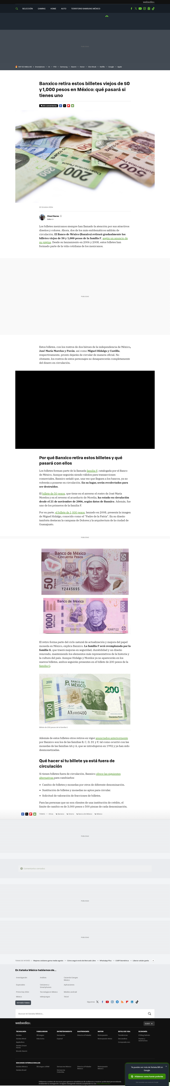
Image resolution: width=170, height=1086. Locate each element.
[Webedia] (149, 1)
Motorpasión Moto (105, 1038)
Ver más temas (23, 1003)
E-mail (72, 105)
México (99, 814)
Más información (103, 1083)
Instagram (144, 8)
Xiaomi (73, 67)
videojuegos (45, 996)
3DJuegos (40, 1035)
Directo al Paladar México (84, 1067)
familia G (44, 666)
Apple (119, 67)
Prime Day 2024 (22, 992)
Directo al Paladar (84, 1035)
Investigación (21, 977)
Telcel (66, 996)
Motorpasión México (103, 1067)
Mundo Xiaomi (21, 1051)
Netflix (102, 67)
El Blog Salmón (144, 1035)
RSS (122, 1001)
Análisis (43, 977)
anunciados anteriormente (112, 738)
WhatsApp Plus (106, 960)
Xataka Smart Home (21, 1046)
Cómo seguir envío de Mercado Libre (81, 960)
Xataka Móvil (21, 1038)
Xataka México (22, 1066)
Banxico (61, 814)
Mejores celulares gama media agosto (48, 960)
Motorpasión (103, 1035)
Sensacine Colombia (61, 1071)
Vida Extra (40, 1038)
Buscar (149, 1013)
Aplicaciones (69, 984)
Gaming (42, 8)
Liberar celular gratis (141, 960)
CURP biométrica (122, 960)
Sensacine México (64, 1066)
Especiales (20, 984)
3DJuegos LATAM (42, 1066)
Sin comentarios (50, 105)
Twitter (135, 8)
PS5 (55, 67)
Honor (82, 67)
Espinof (60, 1038)
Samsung (63, 67)
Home (53, 8)
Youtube (140, 8)
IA (49, 67)
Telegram (117, 1001)
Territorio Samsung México (85, 8)
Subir (147, 1023)
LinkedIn (132, 1001)
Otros (51, 814)
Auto (63, 8)
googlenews (148, 8)
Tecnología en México (48, 992)
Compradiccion (124, 1042)
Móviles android (70, 992)
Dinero (71, 814)
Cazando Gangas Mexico (71, 978)
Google (111, 67)
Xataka (19, 1035)
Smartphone (40, 67)
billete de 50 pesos (53, 493)
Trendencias (123, 1035)
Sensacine (61, 1035)
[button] (54, 215)
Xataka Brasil (21, 1070)
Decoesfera (122, 1038)
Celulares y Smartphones (45, 985)
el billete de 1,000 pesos (70, 512)
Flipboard (68, 105)
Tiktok (153, 8)
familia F (92, 470)
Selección (27, 8)
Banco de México (85, 814)
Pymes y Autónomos (143, 1039)
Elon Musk (92, 67)
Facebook (131, 8)
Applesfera (20, 1042)
